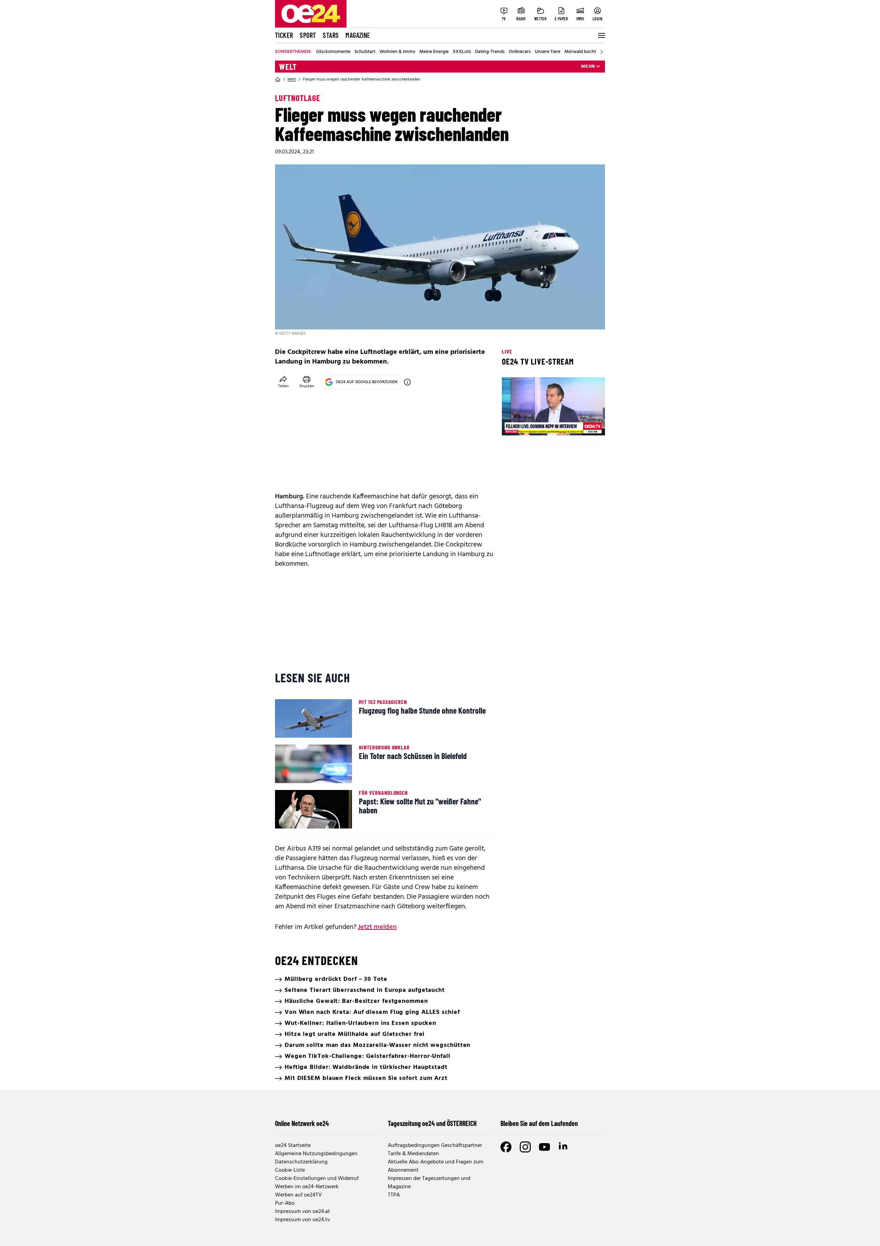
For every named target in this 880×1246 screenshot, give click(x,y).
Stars (331, 35)
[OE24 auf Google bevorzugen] (407, 382)
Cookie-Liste (290, 1170)
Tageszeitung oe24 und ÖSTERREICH (432, 1123)
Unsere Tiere (547, 52)
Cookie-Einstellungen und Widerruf (317, 1178)
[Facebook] (506, 1146)
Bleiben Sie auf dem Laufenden (539, 1123)
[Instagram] (525, 1146)
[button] (512, 424)
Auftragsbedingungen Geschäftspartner (435, 1145)
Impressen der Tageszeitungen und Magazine (429, 1182)
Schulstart (364, 52)
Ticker (284, 35)
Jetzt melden (377, 927)
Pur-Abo (285, 1203)
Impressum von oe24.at (302, 1211)
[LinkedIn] (563, 1146)
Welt (288, 67)
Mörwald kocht (580, 52)
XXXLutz (462, 52)
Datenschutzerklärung (301, 1162)
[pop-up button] (583, 424)
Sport (308, 35)
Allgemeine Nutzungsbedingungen (316, 1153)
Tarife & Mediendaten (413, 1153)
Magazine (357, 35)
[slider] (535, 424)
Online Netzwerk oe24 (302, 1123)
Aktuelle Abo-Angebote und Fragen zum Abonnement (435, 1166)
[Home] (277, 79)
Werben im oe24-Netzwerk (307, 1186)
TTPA (394, 1195)
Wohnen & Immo (397, 52)
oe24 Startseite (293, 1145)
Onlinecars (520, 52)
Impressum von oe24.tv (302, 1219)
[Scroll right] (601, 51)
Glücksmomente (333, 52)
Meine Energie (434, 52)
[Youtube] (544, 1146)
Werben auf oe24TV (298, 1195)
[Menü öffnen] (601, 35)
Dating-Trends (490, 52)
